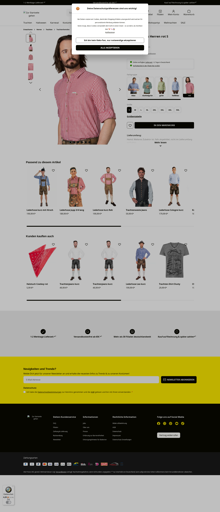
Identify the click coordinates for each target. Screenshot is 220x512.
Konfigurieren (110, 32)
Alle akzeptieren (110, 47)
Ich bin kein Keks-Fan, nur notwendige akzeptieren (110, 40)
